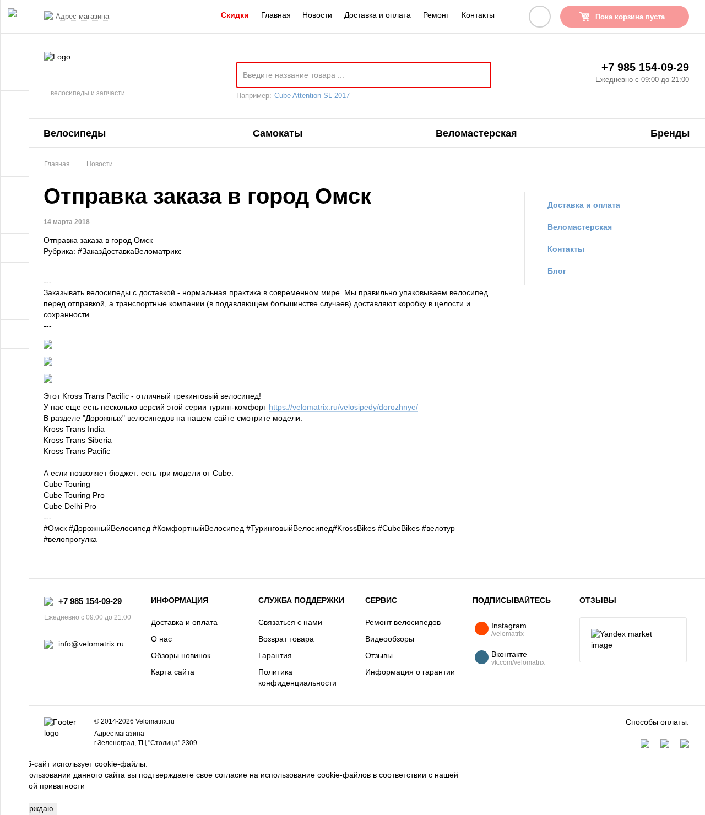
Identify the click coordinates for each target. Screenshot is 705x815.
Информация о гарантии (410, 671)
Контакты (478, 14)
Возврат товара (286, 638)
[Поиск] (478, 79)
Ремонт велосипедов (403, 622)
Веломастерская (579, 226)
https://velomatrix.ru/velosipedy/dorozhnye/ (343, 407)
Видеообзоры (389, 638)
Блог (556, 271)
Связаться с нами (290, 622)
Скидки (235, 14)
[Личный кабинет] (540, 17)
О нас (161, 638)
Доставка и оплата (377, 14)
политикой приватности (42, 785)
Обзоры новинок (180, 655)
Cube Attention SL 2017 (312, 95)
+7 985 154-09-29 (645, 67)
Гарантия (275, 655)
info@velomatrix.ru (91, 643)
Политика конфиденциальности (297, 677)
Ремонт (436, 14)
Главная (276, 14)
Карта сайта (172, 671)
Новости (317, 14)
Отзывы (379, 655)
